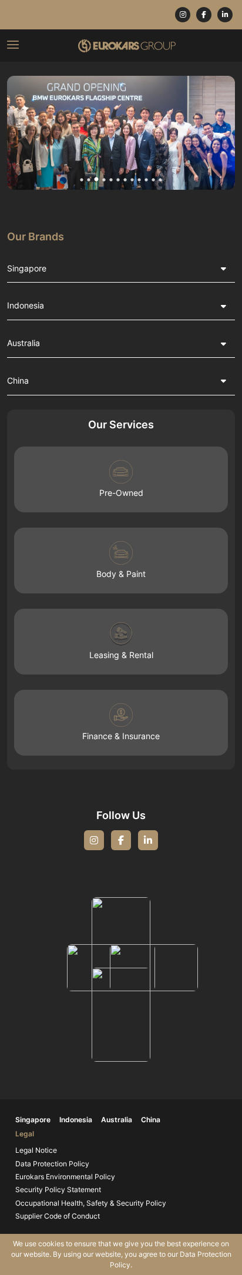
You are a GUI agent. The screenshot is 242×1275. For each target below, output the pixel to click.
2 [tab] (88, 180)
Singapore (26, 268)
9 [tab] (139, 180)
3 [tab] (96, 179)
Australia (23, 343)
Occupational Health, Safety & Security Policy (90, 1203)
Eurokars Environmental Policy (65, 1177)
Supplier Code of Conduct (57, 1216)
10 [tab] (146, 180)
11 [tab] (153, 180)
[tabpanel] (121, 133)
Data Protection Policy (52, 1164)
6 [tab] (118, 180)
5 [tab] (111, 180)
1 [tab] (81, 180)
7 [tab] (125, 180)
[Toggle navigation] (13, 45)
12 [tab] (160, 180)
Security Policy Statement (58, 1190)
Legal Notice (36, 1150)
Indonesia (25, 305)
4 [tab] (104, 180)
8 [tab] (132, 180)
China (18, 380)
